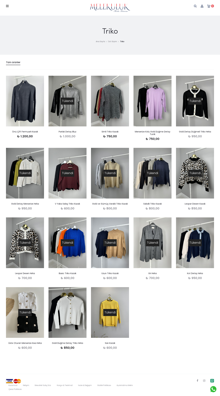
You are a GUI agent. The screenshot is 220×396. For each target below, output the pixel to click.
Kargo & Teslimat (65, 385)
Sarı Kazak (110, 343)
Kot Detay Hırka (195, 273)
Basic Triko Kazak (67, 273)
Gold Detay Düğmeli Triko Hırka (195, 131)
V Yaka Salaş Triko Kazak (67, 203)
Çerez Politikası (15, 389)
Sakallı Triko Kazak (152, 203)
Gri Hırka (152, 273)
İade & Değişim (85, 385)
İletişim (26, 385)
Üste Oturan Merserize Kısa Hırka (25, 343)
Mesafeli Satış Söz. (43, 385)
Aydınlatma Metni (125, 385)
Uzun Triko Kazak (110, 273)
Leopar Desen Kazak (195, 203)
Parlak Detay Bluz (67, 131)
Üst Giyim (112, 41)
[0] (208, 5)
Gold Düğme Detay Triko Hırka (67, 343)
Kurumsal (13, 385)
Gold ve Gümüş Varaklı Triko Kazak (110, 203)
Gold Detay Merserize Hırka (25, 203)
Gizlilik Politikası (104, 385)
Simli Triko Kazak (110, 131)
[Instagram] (204, 380)
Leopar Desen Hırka (25, 273)
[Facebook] (197, 380)
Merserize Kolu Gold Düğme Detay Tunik (152, 133)
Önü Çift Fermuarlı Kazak (25, 131)
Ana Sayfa (100, 41)
